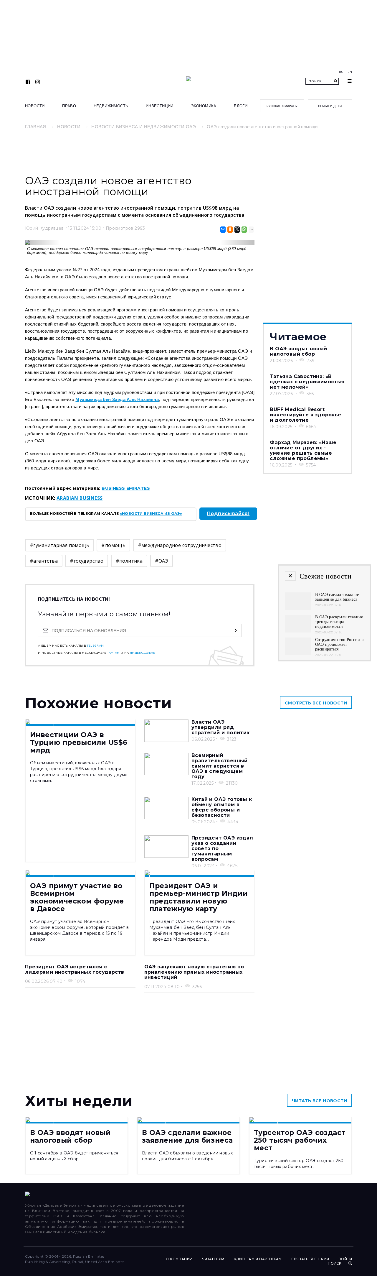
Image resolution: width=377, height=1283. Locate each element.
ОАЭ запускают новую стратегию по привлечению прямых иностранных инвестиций (194, 972)
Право (69, 106)
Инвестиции (159, 106)
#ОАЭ (161, 561)
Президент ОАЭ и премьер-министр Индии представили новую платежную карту (198, 897)
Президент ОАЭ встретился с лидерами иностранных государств (74, 969)
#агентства (44, 561)
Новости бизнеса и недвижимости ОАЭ (143, 126)
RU (341, 72)
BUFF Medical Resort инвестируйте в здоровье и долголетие (305, 415)
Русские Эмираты (282, 106)
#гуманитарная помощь (59, 545)
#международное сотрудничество (180, 545)
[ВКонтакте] (222, 229)
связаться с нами (310, 1259)
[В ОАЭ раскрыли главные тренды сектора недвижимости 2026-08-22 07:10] (298, 631)
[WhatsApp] (244, 229)
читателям (213, 1259)
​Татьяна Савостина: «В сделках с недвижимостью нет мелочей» (307, 382)
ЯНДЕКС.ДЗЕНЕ (142, 653)
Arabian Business (79, 498)
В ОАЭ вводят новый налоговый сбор (298, 351)
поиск (335, 1263)
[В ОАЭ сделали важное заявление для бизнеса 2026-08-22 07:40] (298, 608)
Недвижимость (111, 106)
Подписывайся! (228, 513)
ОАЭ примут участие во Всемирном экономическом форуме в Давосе (77, 897)
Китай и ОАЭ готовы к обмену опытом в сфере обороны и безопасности (221, 807)
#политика (129, 561)
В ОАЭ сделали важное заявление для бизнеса (187, 1136)
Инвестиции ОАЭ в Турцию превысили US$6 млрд (78, 742)
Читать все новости (319, 1100)
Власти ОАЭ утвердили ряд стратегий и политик (220, 727)
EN (350, 72)
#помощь (113, 545)
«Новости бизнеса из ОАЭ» (151, 513)
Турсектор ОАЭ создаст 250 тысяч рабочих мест (299, 1140)
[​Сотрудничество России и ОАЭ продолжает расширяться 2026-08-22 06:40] (298, 653)
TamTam (113, 653)
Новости (35, 106)
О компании (179, 1259)
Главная (35, 126)
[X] (236, 229)
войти (345, 1259)
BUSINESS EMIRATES (126, 488)
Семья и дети (330, 106)
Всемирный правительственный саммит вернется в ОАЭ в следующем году (219, 766)
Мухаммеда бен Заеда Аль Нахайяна (117, 399)
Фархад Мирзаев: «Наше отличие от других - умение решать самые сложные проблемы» (303, 450)
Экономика (203, 106)
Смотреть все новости (316, 703)
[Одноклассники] (229, 229)
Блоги (240, 106)
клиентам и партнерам (258, 1259)
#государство (86, 561)
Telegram (95, 646)
